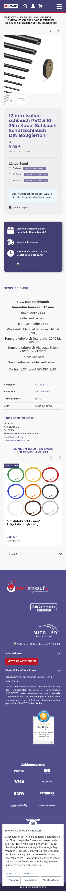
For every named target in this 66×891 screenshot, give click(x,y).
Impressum (11, 873)
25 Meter (29, 180)
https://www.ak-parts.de (16, 440)
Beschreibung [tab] (16, 288)
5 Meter (28, 168)
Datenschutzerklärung (28, 865)
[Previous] (51, 458)
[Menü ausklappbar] (59, 6)
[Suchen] (25, 6)
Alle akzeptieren (51, 880)
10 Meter (29, 174)
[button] (33, 554)
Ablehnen (13, 880)
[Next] (60, 458)
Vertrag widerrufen (22, 661)
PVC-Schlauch (42, 391)
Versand (29, 151)
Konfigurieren (30, 880)
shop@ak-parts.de (14, 437)
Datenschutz (27, 873)
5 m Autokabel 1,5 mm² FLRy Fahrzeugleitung (23, 523)
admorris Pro (39, 886)
